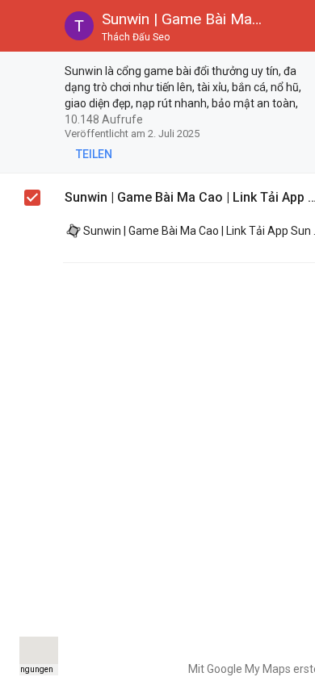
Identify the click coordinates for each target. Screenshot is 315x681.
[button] (25, 25)
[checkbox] (33, 73)
